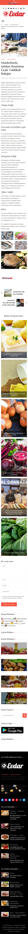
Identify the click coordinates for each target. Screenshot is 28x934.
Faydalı (3, 59)
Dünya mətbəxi (15, 774)
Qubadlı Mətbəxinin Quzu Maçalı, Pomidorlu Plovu (17, 838)
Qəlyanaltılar (14, 901)
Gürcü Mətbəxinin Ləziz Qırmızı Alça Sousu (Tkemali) (17, 828)
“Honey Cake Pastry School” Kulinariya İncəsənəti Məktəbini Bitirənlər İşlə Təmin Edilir (14, 512)
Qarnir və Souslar (15, 824)
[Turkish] (18, 3)
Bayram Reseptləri (15, 892)
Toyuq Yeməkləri (9, 621)
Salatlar (7, 623)
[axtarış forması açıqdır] (23, 8)
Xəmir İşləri (13, 858)
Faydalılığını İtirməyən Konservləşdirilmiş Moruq (17, 848)
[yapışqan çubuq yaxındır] (14, 1)
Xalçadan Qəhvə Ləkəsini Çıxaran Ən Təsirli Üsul (14, 394)
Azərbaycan (4, 774)
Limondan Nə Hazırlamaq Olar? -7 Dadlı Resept (14, 355)
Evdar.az (9, 96)
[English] (12, 3)
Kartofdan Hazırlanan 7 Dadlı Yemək (17, 906)
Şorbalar (20, 621)
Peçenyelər (20, 811)
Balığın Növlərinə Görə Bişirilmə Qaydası (16, 885)
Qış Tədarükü (14, 845)
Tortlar (20, 894)
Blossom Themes (13, 929)
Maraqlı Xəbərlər (11, 59)
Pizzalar (16, 623)
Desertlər (13, 811)
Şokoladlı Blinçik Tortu (16, 896)
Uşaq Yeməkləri (14, 903)
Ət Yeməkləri (8, 619)
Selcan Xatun (4, 78)
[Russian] (15, 3)
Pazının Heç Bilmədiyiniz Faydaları (14, 553)
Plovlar (21, 835)
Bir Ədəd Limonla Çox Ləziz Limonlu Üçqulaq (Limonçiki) (18, 817)
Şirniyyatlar (11, 625)
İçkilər (11, 913)
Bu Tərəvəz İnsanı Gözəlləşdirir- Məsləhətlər (14, 473)
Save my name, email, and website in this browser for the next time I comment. (13, 597)
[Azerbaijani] (10, 3)
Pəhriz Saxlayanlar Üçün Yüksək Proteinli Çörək (17, 861)
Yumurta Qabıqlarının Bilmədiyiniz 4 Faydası (14, 434)
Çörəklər (12, 854)
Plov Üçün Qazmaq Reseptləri (16, 876)
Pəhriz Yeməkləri (14, 856)
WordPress (22, 929)
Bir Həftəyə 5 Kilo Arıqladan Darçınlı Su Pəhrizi (18, 916)
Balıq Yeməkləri (22, 619)
